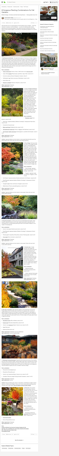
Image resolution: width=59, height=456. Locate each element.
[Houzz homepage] (4, 2)
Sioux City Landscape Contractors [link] (46, 48)
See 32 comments (19, 440)
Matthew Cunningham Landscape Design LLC (15, 247)
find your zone (29, 71)
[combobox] (24, 2)
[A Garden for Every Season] (12, 401)
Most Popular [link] (26, 6)
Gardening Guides (18, 448)
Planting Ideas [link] (9, 6)
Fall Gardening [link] (4, 6)
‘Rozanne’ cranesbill (7, 82)
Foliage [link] (21, 6)
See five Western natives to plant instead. (22, 385)
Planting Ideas (10, 448)
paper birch (26, 414)
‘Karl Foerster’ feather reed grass (9, 131)
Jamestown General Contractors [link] (46, 40)
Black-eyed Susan (6, 127)
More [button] (36, 19)
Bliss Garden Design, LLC (18, 143)
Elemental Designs (34, 33)
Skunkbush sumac (6, 320)
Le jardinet (20, 89)
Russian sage (5, 322)
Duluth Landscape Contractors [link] (45, 29)
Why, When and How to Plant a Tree (9, 430)
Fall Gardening (4, 448)
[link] (50, 69)
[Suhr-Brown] (12, 158)
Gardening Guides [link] (16, 6)
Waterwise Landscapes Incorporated (31, 282)
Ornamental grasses (7, 417)
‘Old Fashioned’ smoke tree (8, 129)
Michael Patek (20, 388)
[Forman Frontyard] (19, 346)
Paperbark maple (28, 118)
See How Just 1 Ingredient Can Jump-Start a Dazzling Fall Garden (15, 428)
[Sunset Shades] (12, 102)
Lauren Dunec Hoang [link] (8, 17)
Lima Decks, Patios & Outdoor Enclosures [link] (47, 50)
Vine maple (5, 237)
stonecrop (11, 325)
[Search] (8, 2)
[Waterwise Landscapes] (19, 294)
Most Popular (28, 448)
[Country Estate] (19, 44)
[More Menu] (36, 23)
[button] (2, 2)
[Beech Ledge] (12, 262)
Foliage (23, 448)
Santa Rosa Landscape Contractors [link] (46, 38)
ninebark (10, 73)
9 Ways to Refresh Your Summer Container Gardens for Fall (14, 427)
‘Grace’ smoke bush (7, 71)
